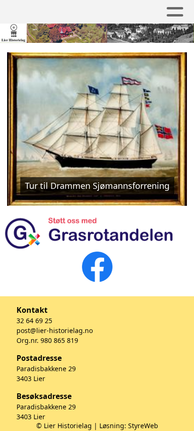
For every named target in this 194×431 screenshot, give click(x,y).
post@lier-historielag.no (54, 330)
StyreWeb (143, 425)
